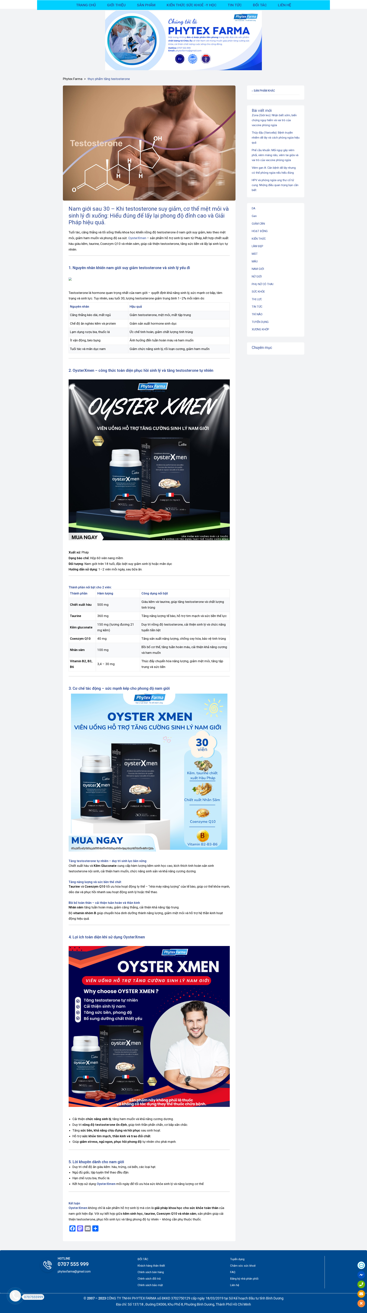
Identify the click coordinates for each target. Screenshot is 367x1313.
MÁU (255, 261)
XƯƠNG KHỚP (260, 329)
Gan (254, 216)
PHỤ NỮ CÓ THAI (262, 284)
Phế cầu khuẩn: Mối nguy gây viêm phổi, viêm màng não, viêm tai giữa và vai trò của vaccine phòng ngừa (275, 155)
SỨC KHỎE (258, 291)
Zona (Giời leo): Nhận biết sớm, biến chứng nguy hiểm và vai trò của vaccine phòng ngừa (274, 120)
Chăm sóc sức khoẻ (243, 1265)
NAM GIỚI (258, 269)
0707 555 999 (73, 1264)
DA (253, 208)
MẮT (255, 254)
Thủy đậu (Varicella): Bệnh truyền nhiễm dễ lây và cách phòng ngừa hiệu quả (276, 137)
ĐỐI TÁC (143, 1259)
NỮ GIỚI (257, 276)
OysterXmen (137, 238)
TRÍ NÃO (257, 314)
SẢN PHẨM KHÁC (264, 90)
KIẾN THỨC (259, 238)
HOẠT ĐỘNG (260, 231)
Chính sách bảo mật (150, 1285)
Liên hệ (234, 1285)
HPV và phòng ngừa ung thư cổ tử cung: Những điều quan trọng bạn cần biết (275, 185)
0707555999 (33, 1297)
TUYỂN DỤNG (260, 322)
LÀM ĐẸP (257, 246)
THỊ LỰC (257, 299)
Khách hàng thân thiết (151, 1265)
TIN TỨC (257, 306)
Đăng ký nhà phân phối (244, 1278)
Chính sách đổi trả (149, 1278)
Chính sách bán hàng (151, 1272)
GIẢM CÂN (258, 223)
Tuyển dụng (237, 1259)
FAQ (232, 1272)
